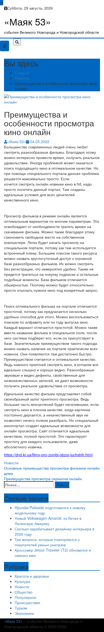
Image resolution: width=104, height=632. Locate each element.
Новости (11, 462)
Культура (22, 581)
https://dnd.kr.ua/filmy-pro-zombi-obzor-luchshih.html (48, 454)
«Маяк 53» (27, 21)
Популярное (25, 597)
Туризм (21, 607)
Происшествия (27, 602)
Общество (24, 592)
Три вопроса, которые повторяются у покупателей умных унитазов (47, 542)
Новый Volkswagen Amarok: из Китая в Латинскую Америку (48, 520)
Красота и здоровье (32, 576)
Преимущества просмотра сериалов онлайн (43, 478)
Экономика (24, 613)
